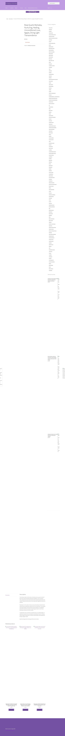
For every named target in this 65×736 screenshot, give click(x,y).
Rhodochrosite (51, 210)
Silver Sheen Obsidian (52, 234)
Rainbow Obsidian (52, 206)
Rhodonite (50, 211)
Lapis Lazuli (51, 148)
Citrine (50, 82)
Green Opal (50, 131)
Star (49, 248)
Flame (50, 113)
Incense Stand (51, 139)
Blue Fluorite (51, 55)
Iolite (50, 141)
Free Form (50, 120)
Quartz (50, 201)
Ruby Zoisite (51, 220)
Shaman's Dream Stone (52, 230)
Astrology (50, 39)
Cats (49, 69)
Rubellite (50, 215)
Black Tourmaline (51, 51)
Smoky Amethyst (51, 237)
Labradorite (51, 146)
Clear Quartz (51, 84)
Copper (50, 91)
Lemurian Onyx (51, 155)
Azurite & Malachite (52, 43)
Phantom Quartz (51, 182)
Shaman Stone (51, 229)
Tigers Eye (50, 251)
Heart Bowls (51, 132)
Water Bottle (51, 265)
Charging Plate (51, 74)
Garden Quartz (51, 122)
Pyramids (50, 198)
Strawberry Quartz (52, 249)
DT (49, 105)
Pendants (50, 179)
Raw (49, 208)
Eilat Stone (50, 110)
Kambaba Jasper (51, 143)
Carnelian (50, 67)
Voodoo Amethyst (52, 261)
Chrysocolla (51, 81)
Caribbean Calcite (52, 65)
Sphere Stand (51, 244)
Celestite (50, 70)
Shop (6, 7)
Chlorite (50, 77)
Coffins (50, 89)
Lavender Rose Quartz (52, 151)
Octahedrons (51, 174)
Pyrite (50, 199)
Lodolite (50, 158)
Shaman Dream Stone (52, 227)
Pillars (50, 187)
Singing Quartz (51, 236)
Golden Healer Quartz (52, 125)
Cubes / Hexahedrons (52, 93)
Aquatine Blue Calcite (52, 34)
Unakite (50, 258)
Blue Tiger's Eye (51, 60)
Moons (50, 163)
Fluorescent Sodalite (52, 117)
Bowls (50, 62)
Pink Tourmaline (51, 189)
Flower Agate (51, 115)
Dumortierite (51, 106)
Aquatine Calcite (51, 36)
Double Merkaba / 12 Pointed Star (54, 96)
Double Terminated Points (53, 98)
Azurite (50, 41)
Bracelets (50, 63)
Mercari (21, 7)
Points (50, 191)
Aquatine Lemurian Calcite (53, 38)
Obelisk (50, 168)
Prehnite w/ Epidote (52, 194)
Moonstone (50, 165)
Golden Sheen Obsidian (52, 127)
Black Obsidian (51, 50)
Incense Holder (51, 137)
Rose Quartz (11, 18)
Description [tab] (7, 595)
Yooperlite (50, 270)
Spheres (50, 246)
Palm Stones (51, 175)
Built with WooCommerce (9, 730)
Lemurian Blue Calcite (52, 153)
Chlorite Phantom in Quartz (53, 79)
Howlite (50, 136)
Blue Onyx (50, 58)
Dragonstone (51, 101)
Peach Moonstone (52, 177)
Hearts (50, 134)
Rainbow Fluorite (51, 205)
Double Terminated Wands (53, 100)
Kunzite (50, 144)
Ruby (49, 217)
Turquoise (50, 256)
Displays (50, 94)
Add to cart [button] (11, 709)
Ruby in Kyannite (51, 218)
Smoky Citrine (51, 239)
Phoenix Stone (51, 186)
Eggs (49, 108)
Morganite (50, 167)
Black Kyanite (51, 46)
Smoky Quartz (51, 241)
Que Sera (50, 203)
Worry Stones (51, 268)
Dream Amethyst (51, 103)
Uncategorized (51, 260)
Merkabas (29, 45)
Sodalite (50, 242)
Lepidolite (50, 156)
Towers (50, 253)
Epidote (50, 112)
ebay (25, 7)
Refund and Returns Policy (32, 7)
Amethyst (50, 29)
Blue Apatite (51, 53)
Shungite (50, 232)
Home (7, 18)
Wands (50, 263)
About (16, 7)
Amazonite (50, 27)
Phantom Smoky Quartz (53, 184)
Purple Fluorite (51, 196)
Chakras (50, 72)
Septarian (50, 225)
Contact (11, 7)
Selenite (50, 222)
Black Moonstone (51, 48)
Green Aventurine (51, 129)
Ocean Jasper (51, 172)
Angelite (50, 31)
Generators (50, 124)
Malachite (50, 160)
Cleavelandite (51, 86)
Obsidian (50, 170)
